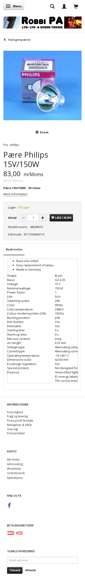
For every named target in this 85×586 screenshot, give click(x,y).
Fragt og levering (17, 416)
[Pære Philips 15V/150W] (42, 85)
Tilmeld (14, 570)
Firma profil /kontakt (20, 420)
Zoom (44, 132)
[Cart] (76, 6)
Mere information (15, 194)
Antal (12, 218)
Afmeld (30, 570)
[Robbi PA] (42, 22)
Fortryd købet (16, 433)
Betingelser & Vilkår (19, 425)
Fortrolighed (15, 412)
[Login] (64, 6)
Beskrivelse (14, 249)
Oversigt (12, 429)
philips (14, 145)
